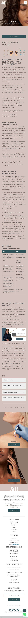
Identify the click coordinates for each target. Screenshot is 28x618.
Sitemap (14, 531)
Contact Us (14, 529)
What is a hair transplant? (8, 379)
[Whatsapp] (24, 614)
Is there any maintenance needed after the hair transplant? (13, 386)
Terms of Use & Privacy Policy (14, 606)
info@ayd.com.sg (14, 507)
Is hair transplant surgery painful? (10, 392)
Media (14, 527)
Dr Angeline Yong (14, 522)
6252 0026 (10, 505)
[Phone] (24, 610)
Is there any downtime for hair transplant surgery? (13, 397)
